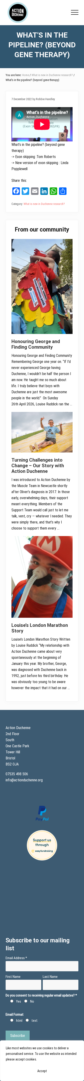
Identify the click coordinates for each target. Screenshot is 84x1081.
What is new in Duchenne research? (44, 204)
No (32, 1001)
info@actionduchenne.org (25, 780)
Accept (42, 1071)
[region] (42, 1060)
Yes (18, 1001)
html (19, 1020)
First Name (13, 977)
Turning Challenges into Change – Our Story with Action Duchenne (37, 465)
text (35, 1020)
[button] (74, 12)
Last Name (50, 977)
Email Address (16, 958)
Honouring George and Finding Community (35, 344)
